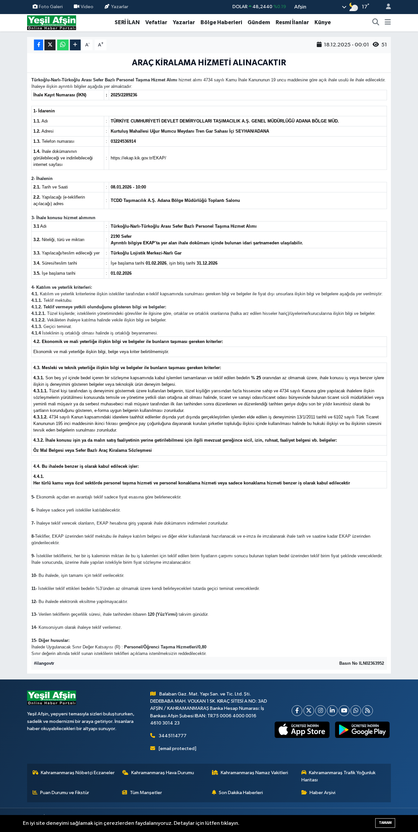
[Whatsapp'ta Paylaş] (63, 45)
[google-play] (362, 730)
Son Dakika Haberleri (241, 792)
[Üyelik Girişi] (385, 7)
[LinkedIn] (332, 710)
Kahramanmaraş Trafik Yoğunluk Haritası (338, 776)
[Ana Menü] (388, 22)
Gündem (259, 22)
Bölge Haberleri (221, 22)
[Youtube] (344, 710)
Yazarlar (119, 6)
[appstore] (302, 730)
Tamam (385, 822)
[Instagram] (320, 710)
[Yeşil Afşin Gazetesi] (51, 22)
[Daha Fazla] (75, 45)
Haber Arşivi (322, 792)
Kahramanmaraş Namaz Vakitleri (254, 772)
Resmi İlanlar (292, 22)
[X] (308, 710)
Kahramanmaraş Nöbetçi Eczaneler (78, 772)
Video (87, 6)
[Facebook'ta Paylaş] (38, 45)
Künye (322, 22)
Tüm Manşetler (146, 792)
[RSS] (367, 710)
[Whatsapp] (355, 710)
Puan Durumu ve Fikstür (64, 792)
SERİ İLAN (127, 22)
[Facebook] (297, 710)
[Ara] (376, 22)
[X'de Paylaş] (50, 45)
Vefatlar (156, 22)
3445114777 (172, 735)
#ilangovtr (44, 663)
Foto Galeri (51, 6)
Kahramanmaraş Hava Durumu (162, 772)
